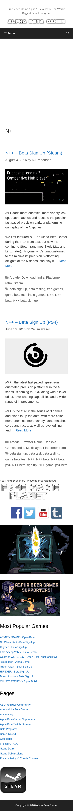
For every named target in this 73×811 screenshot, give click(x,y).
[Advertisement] (36, 80)
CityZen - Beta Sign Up (13, 647)
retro (8, 283)
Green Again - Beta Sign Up (16, 666)
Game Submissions (11, 753)
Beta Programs (9, 728)
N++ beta (42, 459)
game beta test (15, 295)
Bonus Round (8, 733)
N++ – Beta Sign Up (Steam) (33, 152)
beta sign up (18, 289)
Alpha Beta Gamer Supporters (17, 719)
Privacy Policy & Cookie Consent (19, 758)
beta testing (37, 289)
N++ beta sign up (25, 300)
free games (55, 289)
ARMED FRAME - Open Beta (17, 637)
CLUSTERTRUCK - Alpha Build (18, 681)
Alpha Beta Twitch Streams (15, 724)
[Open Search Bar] (68, 33)
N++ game (46, 465)
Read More (23, 430)
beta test (35, 453)
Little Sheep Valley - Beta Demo (18, 651)
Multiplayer (33, 448)
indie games (36, 295)
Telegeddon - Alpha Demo (15, 661)
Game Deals (7, 748)
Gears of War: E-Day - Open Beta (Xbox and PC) (28, 656)
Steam (18, 283)
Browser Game (32, 442)
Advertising (6, 714)
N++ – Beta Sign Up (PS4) (31, 322)
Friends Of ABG (9, 743)
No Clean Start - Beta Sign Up (17, 642)
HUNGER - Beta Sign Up (14, 671)
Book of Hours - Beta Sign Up (17, 676)
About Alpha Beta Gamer (14, 709)
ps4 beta (61, 465)
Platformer (53, 277)
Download (28, 277)
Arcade (15, 277)
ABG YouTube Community (15, 704)
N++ (50, 295)
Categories (6, 738)
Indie (40, 277)
